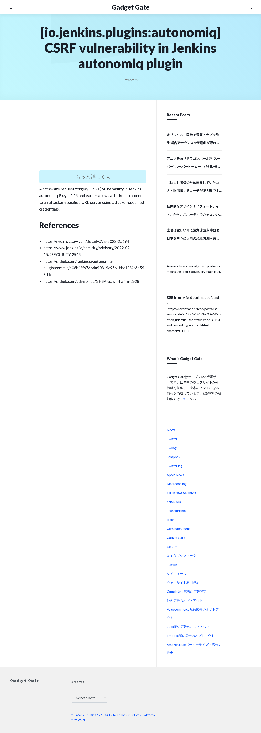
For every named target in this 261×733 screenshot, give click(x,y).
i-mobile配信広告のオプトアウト (191, 635)
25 (149, 715)
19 (125, 715)
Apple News (175, 475)
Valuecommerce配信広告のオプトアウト (193, 613)
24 (145, 715)
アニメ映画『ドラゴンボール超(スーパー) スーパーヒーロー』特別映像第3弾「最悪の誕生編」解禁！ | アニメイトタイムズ (194, 163)
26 (153, 715)
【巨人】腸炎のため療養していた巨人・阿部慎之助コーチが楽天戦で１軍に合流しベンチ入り (193, 187)
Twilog (172, 448)
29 (80, 720)
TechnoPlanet (176, 510)
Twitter (172, 439)
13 (102, 715)
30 (84, 720)
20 (129, 715)
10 (91, 715)
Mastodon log (177, 484)
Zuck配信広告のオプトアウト (188, 626)
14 (106, 715)
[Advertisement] (92, 138)
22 (137, 715)
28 (77, 720)
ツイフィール (176, 573)
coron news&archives (182, 493)
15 (110, 715)
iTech (170, 519)
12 (98, 715)
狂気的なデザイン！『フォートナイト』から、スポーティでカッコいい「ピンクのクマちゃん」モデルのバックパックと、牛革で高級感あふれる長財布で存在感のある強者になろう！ (193, 211)
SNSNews (174, 502)
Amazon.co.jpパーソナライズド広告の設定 (194, 649)
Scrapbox (173, 457)
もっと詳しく (91, 176)
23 (141, 715)
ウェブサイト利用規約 (183, 582)
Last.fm (172, 546)
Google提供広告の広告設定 (187, 591)
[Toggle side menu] (10, 7)
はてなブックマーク (181, 555)
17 (118, 715)
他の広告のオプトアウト (185, 600)
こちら (185, 399)
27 (73, 720)
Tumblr (172, 564)
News (171, 430)
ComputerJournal (179, 528)
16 (114, 715)
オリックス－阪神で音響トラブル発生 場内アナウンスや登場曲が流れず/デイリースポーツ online (194, 140)
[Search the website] (250, 7)
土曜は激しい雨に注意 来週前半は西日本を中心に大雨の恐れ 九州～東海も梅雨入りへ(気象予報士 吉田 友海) (193, 235)
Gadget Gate (176, 537)
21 (133, 715)
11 (94, 715)
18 (122, 715)
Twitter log (174, 466)
